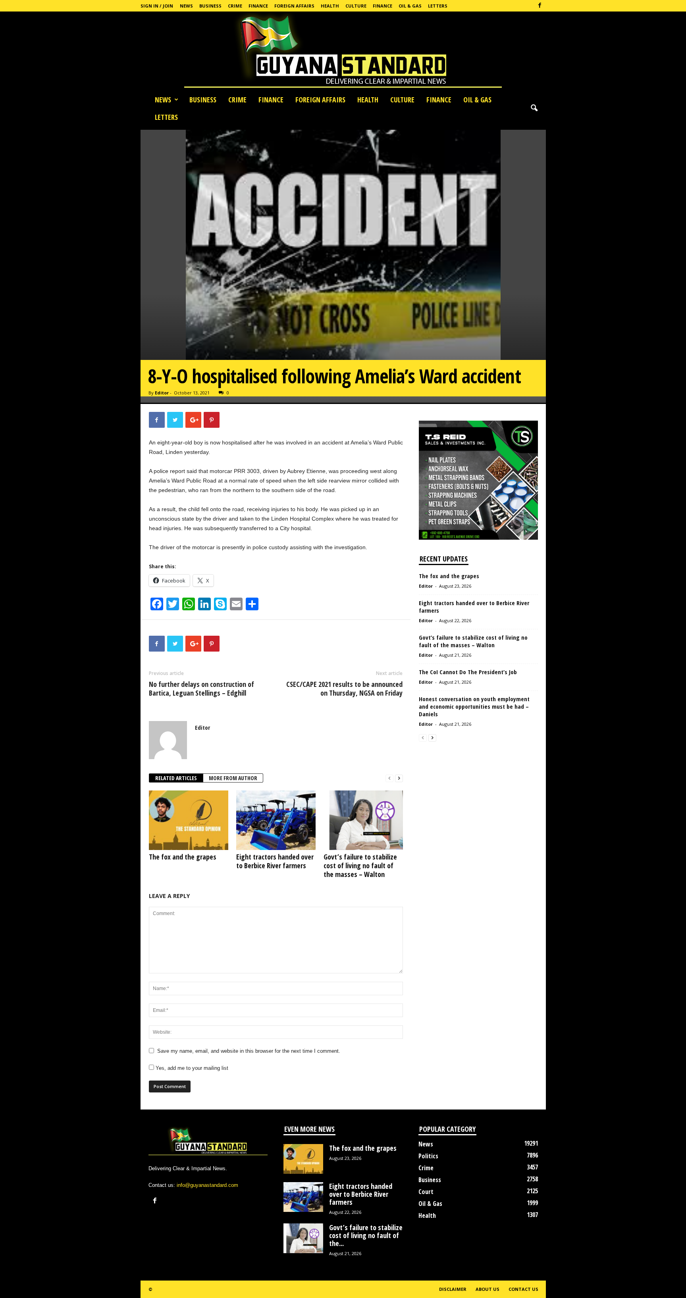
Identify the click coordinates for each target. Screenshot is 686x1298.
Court (426, 1191)
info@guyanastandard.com (207, 1185)
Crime (235, 6)
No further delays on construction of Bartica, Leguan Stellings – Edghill (201, 688)
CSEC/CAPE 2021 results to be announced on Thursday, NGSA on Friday (344, 688)
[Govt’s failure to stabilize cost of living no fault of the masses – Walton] (363, 820)
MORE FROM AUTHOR (233, 778)
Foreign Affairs (294, 6)
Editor (162, 393)
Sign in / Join (157, 6)
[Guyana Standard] (343, 51)
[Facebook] (540, 6)
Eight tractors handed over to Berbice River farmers (275, 861)
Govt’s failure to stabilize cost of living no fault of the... (366, 1235)
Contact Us (523, 1289)
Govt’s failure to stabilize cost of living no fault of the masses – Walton (360, 865)
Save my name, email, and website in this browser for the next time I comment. (248, 1051)
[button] (534, 108)
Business (210, 6)
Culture (355, 6)
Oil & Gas (410, 6)
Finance (258, 6)
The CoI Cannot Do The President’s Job (468, 672)
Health (330, 6)
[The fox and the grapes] (188, 820)
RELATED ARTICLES (176, 778)
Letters (437, 6)
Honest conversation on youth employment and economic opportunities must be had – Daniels (474, 706)
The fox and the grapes (182, 856)
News (186, 6)
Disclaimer (452, 1289)
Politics (428, 1156)
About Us (487, 1289)
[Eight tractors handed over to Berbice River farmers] (276, 820)
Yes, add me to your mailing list (191, 1068)
